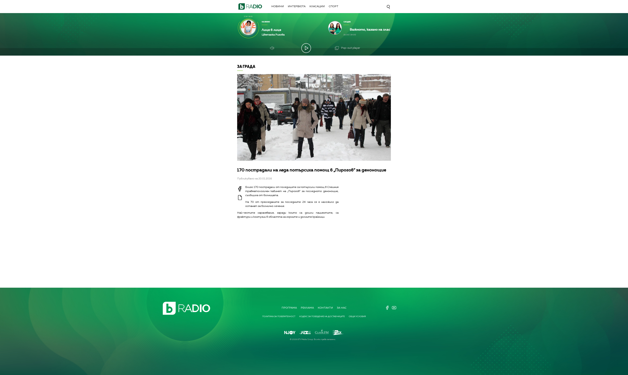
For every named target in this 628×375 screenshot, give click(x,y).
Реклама (307, 308)
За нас (342, 308)
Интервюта (296, 6)
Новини (277, 6)
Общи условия (357, 317)
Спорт (333, 6)
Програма (289, 308)
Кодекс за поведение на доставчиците (322, 317)
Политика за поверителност (278, 317)
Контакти (325, 308)
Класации (317, 6)
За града (246, 66)
